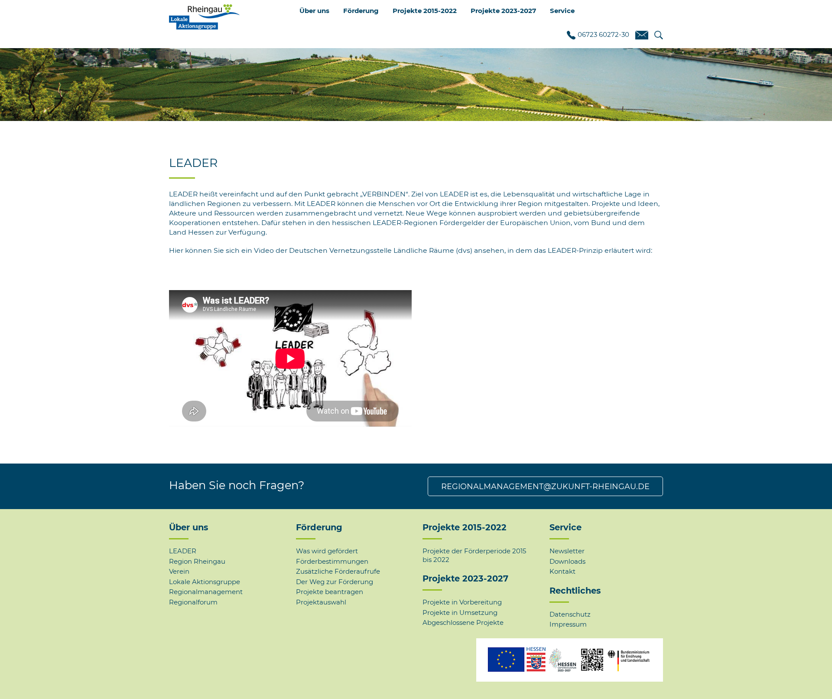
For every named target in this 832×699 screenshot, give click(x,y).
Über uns (188, 527)
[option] (416, 77)
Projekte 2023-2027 (465, 578)
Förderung (319, 527)
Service (565, 527)
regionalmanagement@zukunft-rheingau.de (545, 486)
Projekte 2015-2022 (464, 527)
